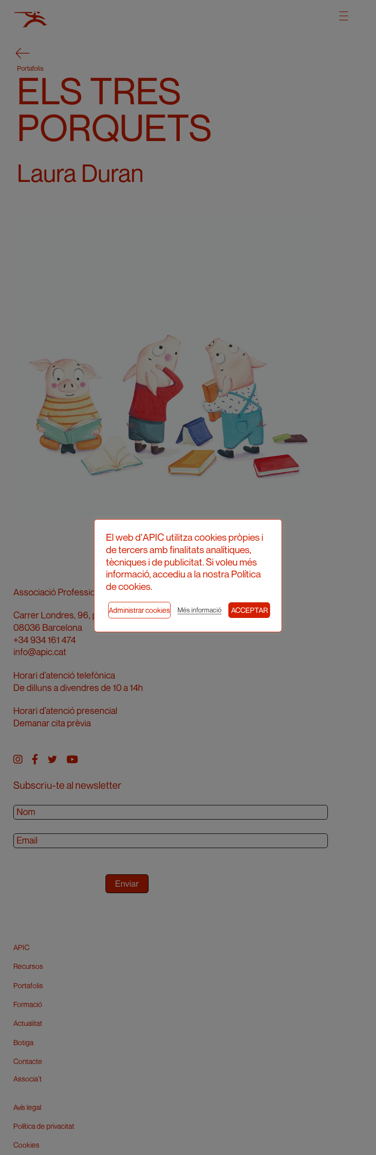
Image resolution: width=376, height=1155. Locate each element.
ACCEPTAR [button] (249, 610)
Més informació (199, 610)
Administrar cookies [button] (139, 610)
